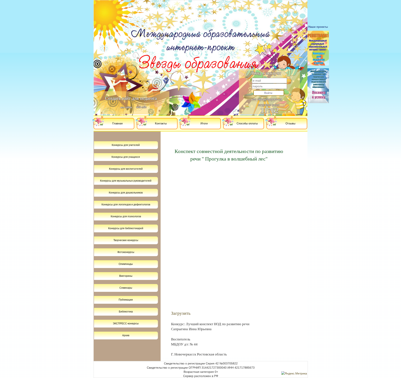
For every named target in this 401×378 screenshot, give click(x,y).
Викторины (125, 275)
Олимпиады (126, 264)
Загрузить (180, 313)
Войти (268, 93)
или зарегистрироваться (267, 99)
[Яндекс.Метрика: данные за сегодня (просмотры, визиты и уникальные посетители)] (294, 373)
